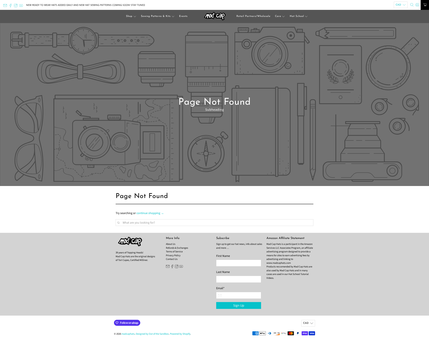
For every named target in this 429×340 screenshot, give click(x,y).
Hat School (297, 16)
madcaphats (128, 334)
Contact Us (171, 259)
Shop (129, 16)
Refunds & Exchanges (177, 248)
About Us (170, 244)
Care (278, 16)
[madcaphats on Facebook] (11, 6)
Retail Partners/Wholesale (253, 16)
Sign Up (238, 305)
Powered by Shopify (180, 334)
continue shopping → (150, 213)
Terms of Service (174, 251)
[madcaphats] (214, 16)
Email (220, 288)
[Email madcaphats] (6, 6)
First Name (223, 256)
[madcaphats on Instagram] (16, 6)
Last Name (223, 272)
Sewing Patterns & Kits (156, 16)
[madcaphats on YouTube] (22, 6)
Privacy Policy (173, 255)
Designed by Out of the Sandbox (152, 334)
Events (183, 16)
